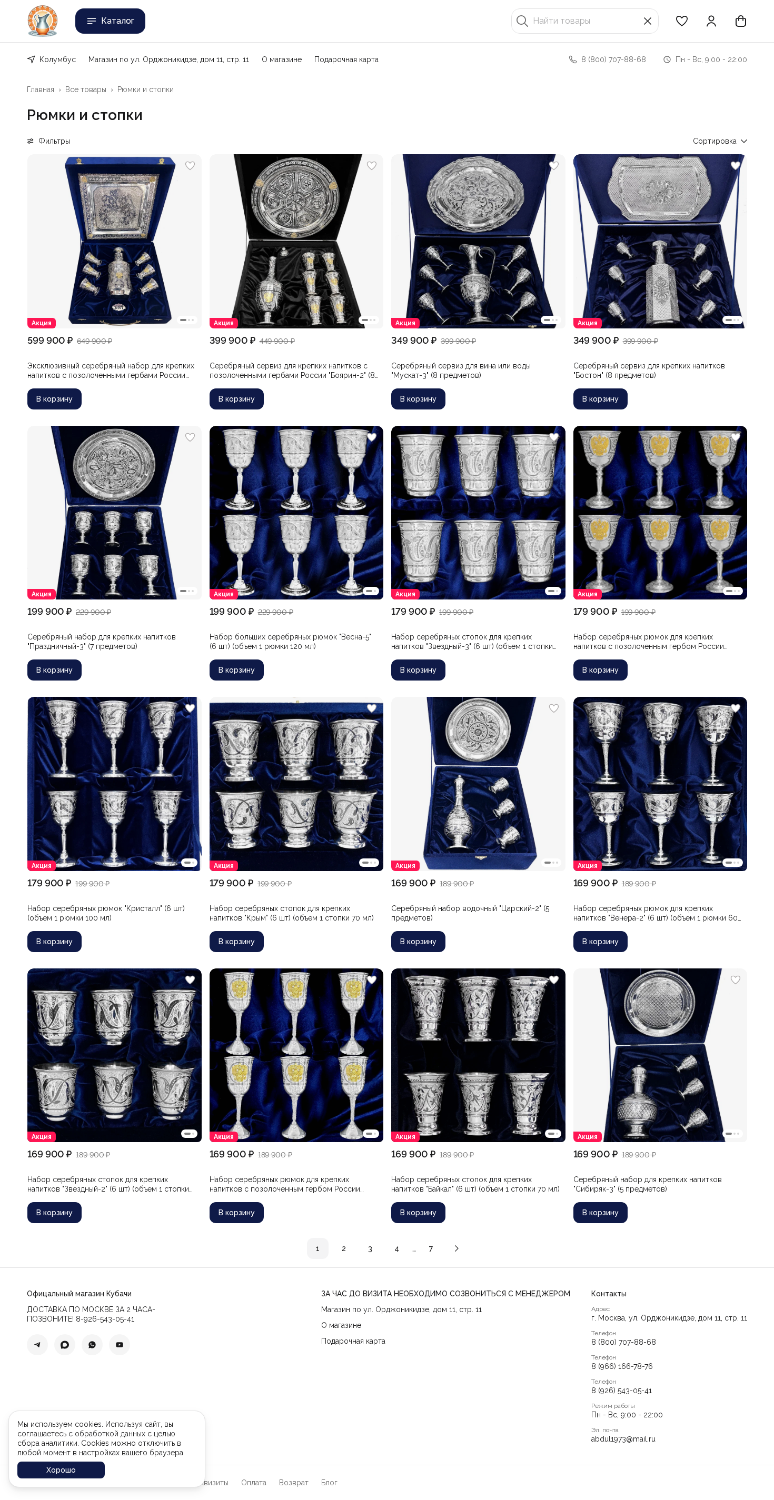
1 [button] (318, 1248)
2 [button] (344, 1248)
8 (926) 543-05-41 (621, 1390)
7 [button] (431, 1248)
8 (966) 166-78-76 (622, 1366)
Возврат (294, 1482)
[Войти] (711, 21)
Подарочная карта (346, 59)
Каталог (117, 21)
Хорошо (61, 1470)
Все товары (85, 89)
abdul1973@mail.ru (623, 1439)
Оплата (253, 1482)
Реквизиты (210, 1482)
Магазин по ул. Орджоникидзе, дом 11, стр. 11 (168, 59)
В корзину (54, 399)
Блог (329, 1482)
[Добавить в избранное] (190, 165)
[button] (682, 21)
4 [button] (396, 1248)
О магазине (282, 59)
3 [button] (370, 1248)
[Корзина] (741, 21)
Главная (40, 89)
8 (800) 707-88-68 (623, 1342)
